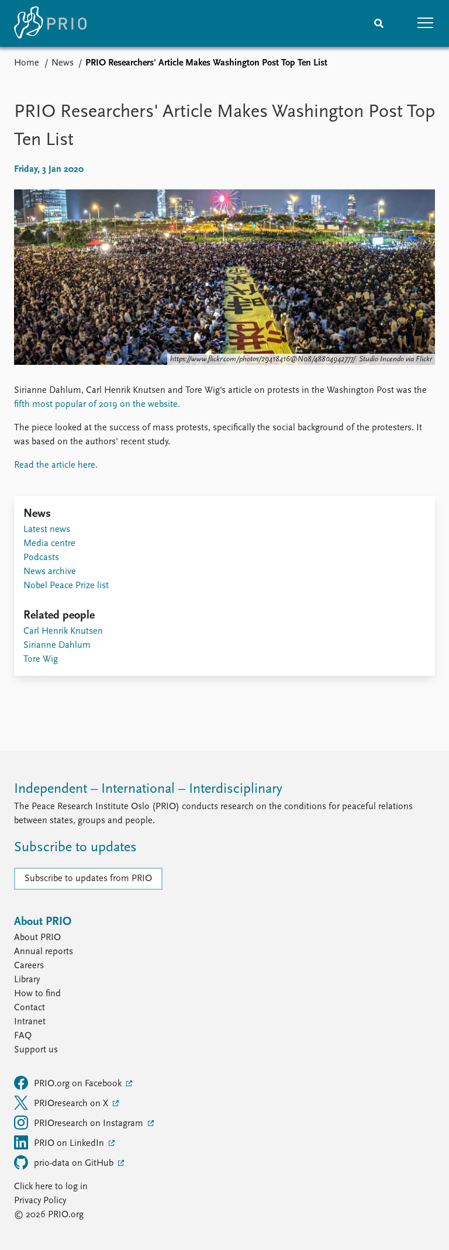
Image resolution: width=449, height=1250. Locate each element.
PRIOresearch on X (72, 1104)
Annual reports (43, 952)
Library (27, 980)
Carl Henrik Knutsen (63, 631)
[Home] (50, 23)
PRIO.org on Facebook (79, 1084)
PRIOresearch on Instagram (90, 1123)
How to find (37, 994)
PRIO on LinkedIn (70, 1143)
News (62, 63)
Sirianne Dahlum (57, 645)
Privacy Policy (40, 1201)
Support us (36, 1050)
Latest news (46, 529)
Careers (29, 966)
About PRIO (37, 937)
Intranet (30, 1022)
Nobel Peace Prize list (66, 586)
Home (26, 63)
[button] (425, 23)
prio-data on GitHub (75, 1163)
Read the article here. (56, 465)
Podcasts (41, 557)
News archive (49, 571)
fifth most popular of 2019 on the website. (97, 404)
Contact (29, 1008)
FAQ (23, 1036)
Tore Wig (40, 659)
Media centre (49, 543)
